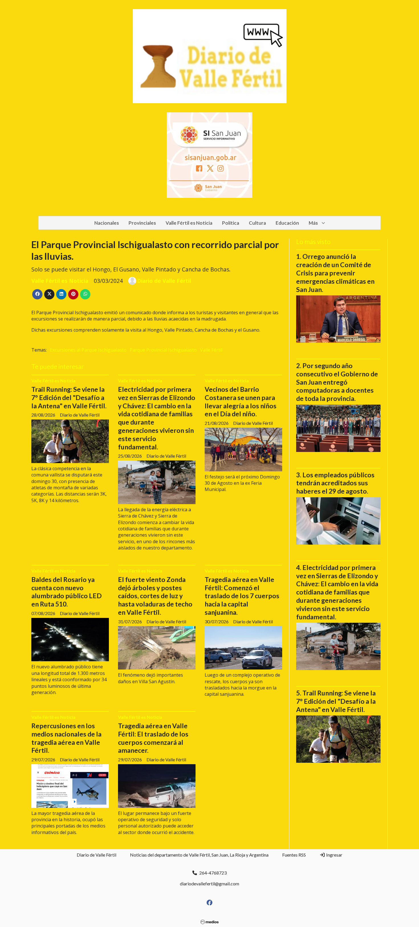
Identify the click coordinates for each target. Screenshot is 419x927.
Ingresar (333, 854)
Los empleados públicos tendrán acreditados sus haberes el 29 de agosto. (335, 483)
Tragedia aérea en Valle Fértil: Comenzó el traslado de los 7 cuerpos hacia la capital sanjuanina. (242, 595)
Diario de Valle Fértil (164, 281)
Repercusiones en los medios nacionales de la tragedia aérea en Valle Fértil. (66, 738)
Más (313, 223)
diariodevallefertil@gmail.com (209, 883)
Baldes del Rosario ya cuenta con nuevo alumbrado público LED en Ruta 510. (66, 591)
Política (230, 223)
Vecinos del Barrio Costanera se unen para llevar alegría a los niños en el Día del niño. (240, 401)
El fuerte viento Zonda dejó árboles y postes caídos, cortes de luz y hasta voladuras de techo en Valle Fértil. (155, 595)
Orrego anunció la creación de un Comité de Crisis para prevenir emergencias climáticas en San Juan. (335, 272)
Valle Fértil (211, 350)
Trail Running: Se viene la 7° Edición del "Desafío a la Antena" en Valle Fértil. (69, 397)
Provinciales (142, 223)
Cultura (257, 223)
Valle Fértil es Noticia (189, 223)
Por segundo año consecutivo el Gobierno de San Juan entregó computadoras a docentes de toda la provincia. (337, 382)
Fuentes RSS (294, 854)
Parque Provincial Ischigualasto (163, 350)
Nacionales (106, 223)
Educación (287, 223)
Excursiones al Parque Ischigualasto (88, 350)
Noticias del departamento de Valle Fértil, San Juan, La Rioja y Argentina (199, 854)
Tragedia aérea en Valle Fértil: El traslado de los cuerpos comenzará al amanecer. (153, 738)
